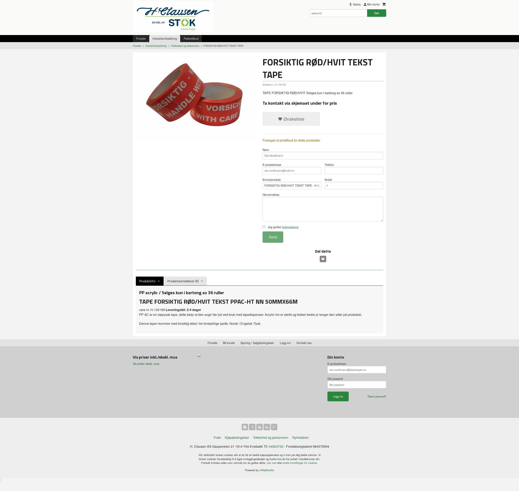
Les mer (272, 463)
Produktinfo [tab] (147, 281)
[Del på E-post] (323, 259)
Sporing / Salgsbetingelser (257, 343)
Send (273, 237)
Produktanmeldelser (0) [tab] (183, 281)
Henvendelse (271, 195)
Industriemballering (164, 38)
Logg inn (285, 343)
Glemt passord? (377, 396)
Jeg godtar (283, 227)
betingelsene (290, 227)
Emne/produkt (272, 180)
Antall (328, 180)
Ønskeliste (293, 119)
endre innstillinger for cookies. (300, 463)
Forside (141, 38)
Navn (266, 150)
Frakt (217, 437)
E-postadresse (272, 165)
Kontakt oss (304, 343)
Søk (376, 13)
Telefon (329, 165)
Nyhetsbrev (300, 437)
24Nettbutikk (267, 470)
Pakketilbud (191, 38)
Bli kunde (229, 343)
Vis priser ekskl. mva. (146, 364)
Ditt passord (335, 379)
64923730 (276, 446)
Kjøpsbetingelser (237, 437)
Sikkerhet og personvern (270, 437)
